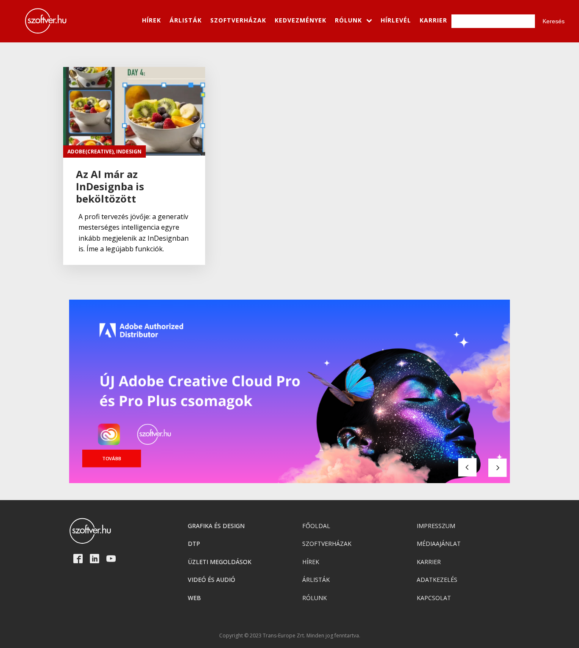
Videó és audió (211, 580)
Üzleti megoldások (219, 562)
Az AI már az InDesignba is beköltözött (110, 186)
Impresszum (436, 526)
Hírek (310, 562)
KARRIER (433, 20)
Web (194, 598)
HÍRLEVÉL (396, 20)
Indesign (129, 151)
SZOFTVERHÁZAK (238, 20)
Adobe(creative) (90, 151)
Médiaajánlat (439, 544)
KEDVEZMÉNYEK (300, 20)
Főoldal (316, 526)
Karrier (429, 562)
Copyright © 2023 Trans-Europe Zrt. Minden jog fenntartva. (289, 635)
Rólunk (314, 598)
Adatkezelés (437, 580)
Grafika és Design (216, 526)
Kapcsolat (434, 598)
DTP (194, 544)
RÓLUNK (348, 20)
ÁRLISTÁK (186, 20)
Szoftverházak (326, 544)
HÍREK (151, 20)
